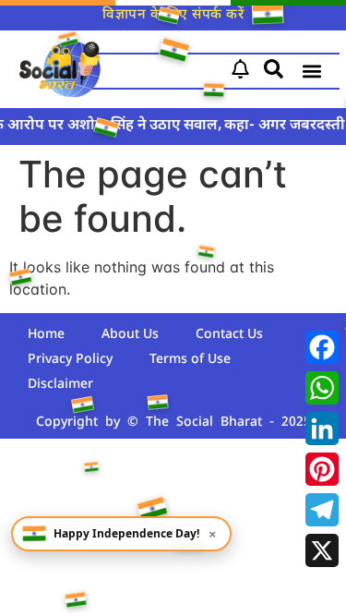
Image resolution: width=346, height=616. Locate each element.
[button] (312, 71)
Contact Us (229, 335)
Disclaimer (60, 384)
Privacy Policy (70, 359)
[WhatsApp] (322, 388)
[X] (322, 550)
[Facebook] (322, 347)
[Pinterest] (322, 469)
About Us (130, 335)
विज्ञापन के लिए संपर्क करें (173, 15)
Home (46, 335)
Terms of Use (190, 359)
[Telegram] (322, 509)
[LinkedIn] (322, 428)
